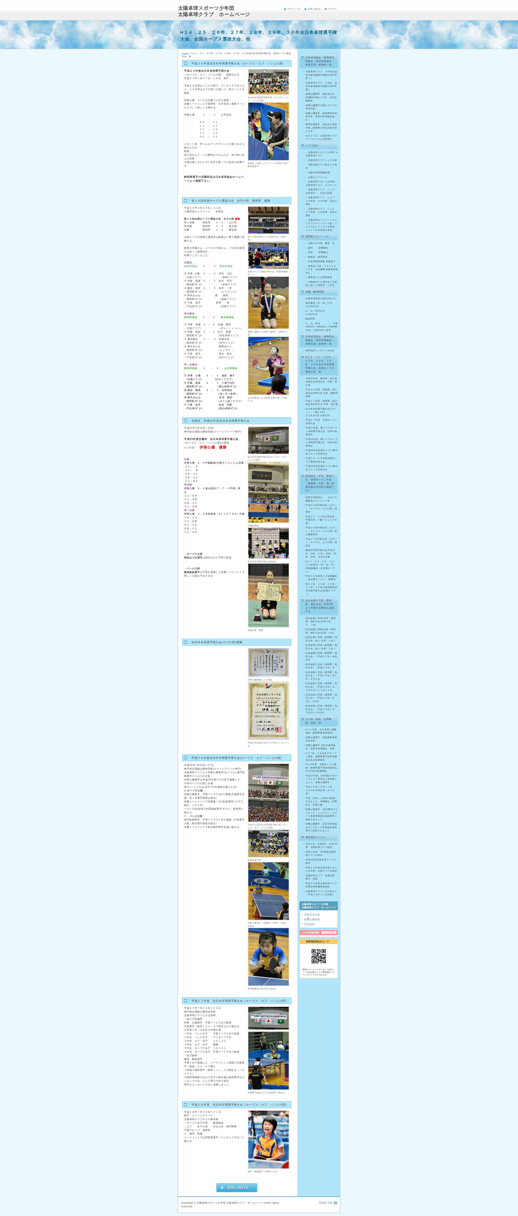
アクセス (332, 9)
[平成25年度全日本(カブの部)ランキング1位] (268, 739)
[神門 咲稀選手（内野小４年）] (268, 1168)
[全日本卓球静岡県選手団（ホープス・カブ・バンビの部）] (268, 94)
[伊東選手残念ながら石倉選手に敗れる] (268, 1089)
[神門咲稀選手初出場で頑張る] (268, 985)
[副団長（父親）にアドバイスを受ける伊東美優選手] (268, 160)
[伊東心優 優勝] (268, 626)
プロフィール (293, 9)
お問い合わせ (314, 9)
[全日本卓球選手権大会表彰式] (268, 558)
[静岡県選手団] (268, 856)
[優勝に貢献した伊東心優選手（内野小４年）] (268, 328)
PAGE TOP (326, 1202)
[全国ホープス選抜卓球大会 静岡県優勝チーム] (268, 268)
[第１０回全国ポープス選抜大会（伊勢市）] (268, 233)
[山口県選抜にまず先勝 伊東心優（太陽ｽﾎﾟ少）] (268, 394)
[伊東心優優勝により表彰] (268, 676)
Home (185, 53)
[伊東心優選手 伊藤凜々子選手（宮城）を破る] (268, 919)
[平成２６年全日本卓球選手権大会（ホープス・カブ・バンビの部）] (268, 821)
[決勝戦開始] (268, 522)
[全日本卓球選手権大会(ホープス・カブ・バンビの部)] (268, 453)
